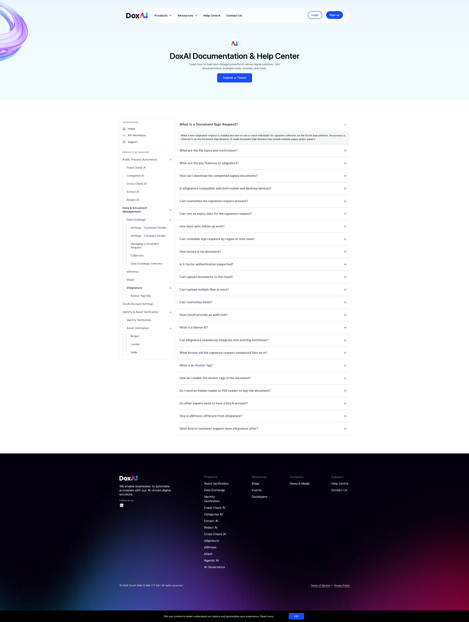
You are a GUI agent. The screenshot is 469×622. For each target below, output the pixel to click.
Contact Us (339, 490)
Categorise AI (213, 514)
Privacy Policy (342, 585)
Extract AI (211, 521)
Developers (259, 497)
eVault (208, 554)
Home (131, 128)
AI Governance (214, 567)
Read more (266, 616)
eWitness (210, 547)
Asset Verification (216, 483)
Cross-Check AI (215, 534)
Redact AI (211, 527)
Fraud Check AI (215, 508)
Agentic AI (211, 560)
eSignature (211, 540)
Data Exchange (214, 490)
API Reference (137, 135)
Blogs (255, 483)
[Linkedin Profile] (121, 506)
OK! (296, 616)
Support (132, 142)
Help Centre (339, 483)
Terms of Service (320, 585)
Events (256, 490)
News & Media (299, 483)
